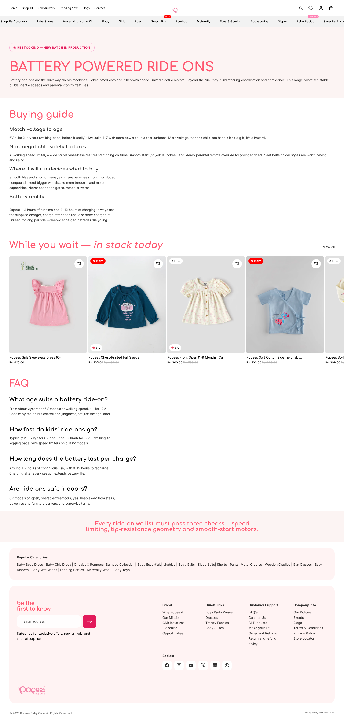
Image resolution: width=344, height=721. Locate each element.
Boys (138, 21)
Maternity (203, 21)
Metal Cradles (252, 564)
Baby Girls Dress (59, 564)
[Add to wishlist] (79, 263)
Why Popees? (172, 612)
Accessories (259, 21)
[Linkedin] (215, 665)
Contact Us (257, 618)
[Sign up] (89, 621)
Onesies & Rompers (89, 564)
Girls (122, 21)
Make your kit (259, 628)
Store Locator (303, 638)
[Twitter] (203, 665)
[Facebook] (167, 665)
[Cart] (331, 8)
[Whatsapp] (227, 665)
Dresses (211, 618)
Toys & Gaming (230, 21)
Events (298, 618)
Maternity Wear (99, 570)
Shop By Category (13, 21)
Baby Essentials (149, 564)
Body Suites (214, 628)
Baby (105, 21)
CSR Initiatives (173, 623)
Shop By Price (333, 21)
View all (329, 247)
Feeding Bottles (72, 570)
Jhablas (169, 564)
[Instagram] (179, 665)
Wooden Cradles (278, 564)
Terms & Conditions (308, 628)
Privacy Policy (304, 633)
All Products (258, 623)
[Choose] (80, 345)
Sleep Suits (206, 564)
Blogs (297, 623)
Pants (234, 564)
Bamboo (181, 21)
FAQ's (253, 612)
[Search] (301, 8)
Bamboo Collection (120, 564)
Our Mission (171, 618)
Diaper (282, 21)
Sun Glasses (303, 564)
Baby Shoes (45, 21)
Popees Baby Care (32, 713)
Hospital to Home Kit (78, 21)
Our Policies (302, 612)
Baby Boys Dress (30, 564)
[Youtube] (191, 665)
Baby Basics (305, 19)
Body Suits (187, 564)
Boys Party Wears (219, 612)
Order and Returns (263, 633)
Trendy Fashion (217, 623)
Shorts (222, 564)
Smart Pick (158, 19)
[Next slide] (329, 310)
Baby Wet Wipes (45, 570)
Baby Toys (121, 570)
